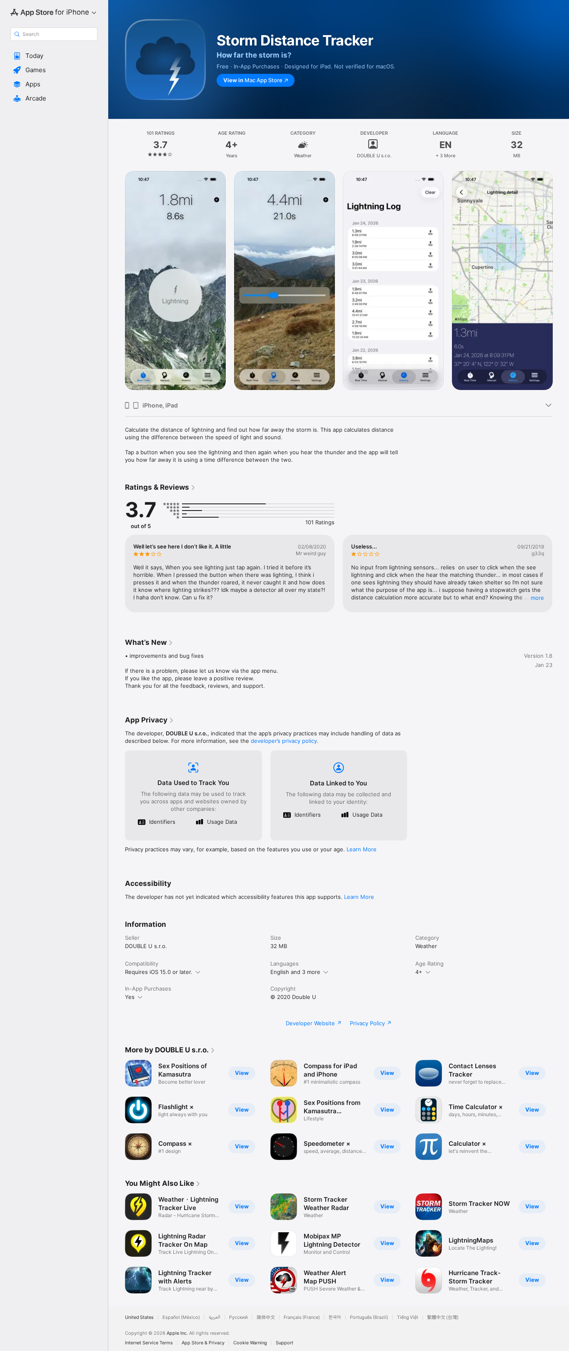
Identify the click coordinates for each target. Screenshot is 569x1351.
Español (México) (181, 1317)
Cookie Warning (250, 1343)
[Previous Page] (116, 282)
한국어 (335, 1317)
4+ (418, 972)
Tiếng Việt (407, 1317)
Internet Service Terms (149, 1343)
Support (284, 1343)
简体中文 (266, 1317)
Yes (130, 997)
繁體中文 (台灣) (443, 1317)
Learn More (362, 849)
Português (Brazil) (369, 1317)
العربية (214, 1317)
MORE (537, 597)
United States (139, 1317)
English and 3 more (295, 972)
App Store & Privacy (203, 1343)
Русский (238, 1317)
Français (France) (302, 1317)
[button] (54, 56)
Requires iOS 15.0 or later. (158, 972)
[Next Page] (561, 282)
